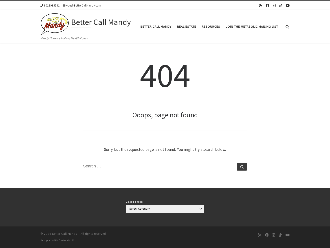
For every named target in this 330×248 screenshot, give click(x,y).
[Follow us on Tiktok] (280, 5)
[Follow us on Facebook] (267, 5)
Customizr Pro (67, 240)
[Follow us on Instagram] (274, 5)
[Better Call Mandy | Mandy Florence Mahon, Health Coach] (55, 23)
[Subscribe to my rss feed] (260, 5)
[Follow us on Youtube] (288, 5)
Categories (134, 201)
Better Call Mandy (64, 234)
